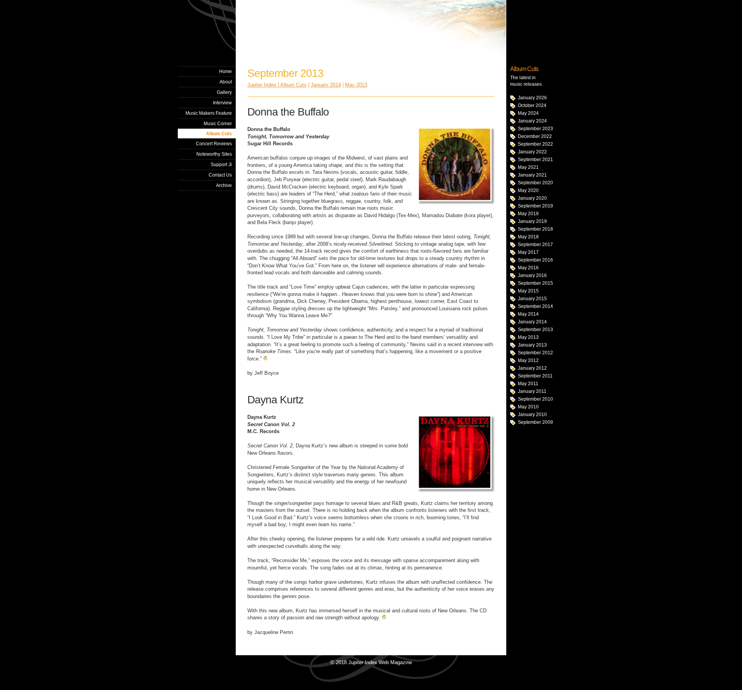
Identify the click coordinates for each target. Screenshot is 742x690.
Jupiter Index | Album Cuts (276, 85)
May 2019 (528, 213)
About (226, 82)
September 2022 (535, 144)
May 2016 (528, 267)
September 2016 (535, 260)
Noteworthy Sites (214, 154)
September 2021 (535, 159)
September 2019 (535, 206)
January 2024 (532, 121)
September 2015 (535, 283)
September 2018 (535, 229)
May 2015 (528, 291)
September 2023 (535, 128)
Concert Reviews (214, 143)
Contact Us (220, 175)
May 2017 (528, 252)
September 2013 (535, 329)
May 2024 (528, 113)
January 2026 (532, 97)
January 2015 (532, 298)
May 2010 (528, 407)
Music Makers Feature (209, 113)
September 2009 (535, 422)
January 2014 (532, 322)
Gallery (224, 92)
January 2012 (532, 368)
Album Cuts (219, 133)
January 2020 (532, 198)
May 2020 (528, 190)
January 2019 (532, 221)
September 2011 (535, 376)
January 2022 (532, 152)
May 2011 (528, 383)
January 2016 (532, 275)
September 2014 (535, 306)
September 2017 (535, 244)
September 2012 (535, 352)
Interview (222, 102)
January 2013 (532, 345)
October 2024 (532, 105)
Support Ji (221, 164)
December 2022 (535, 136)
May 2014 (528, 314)
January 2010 (532, 414)
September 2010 (535, 399)
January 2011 (532, 391)
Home (225, 71)
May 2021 (528, 167)
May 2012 (528, 360)
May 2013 (528, 337)
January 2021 (532, 175)
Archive (224, 185)
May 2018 (528, 237)
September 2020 (535, 182)
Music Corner (218, 123)
